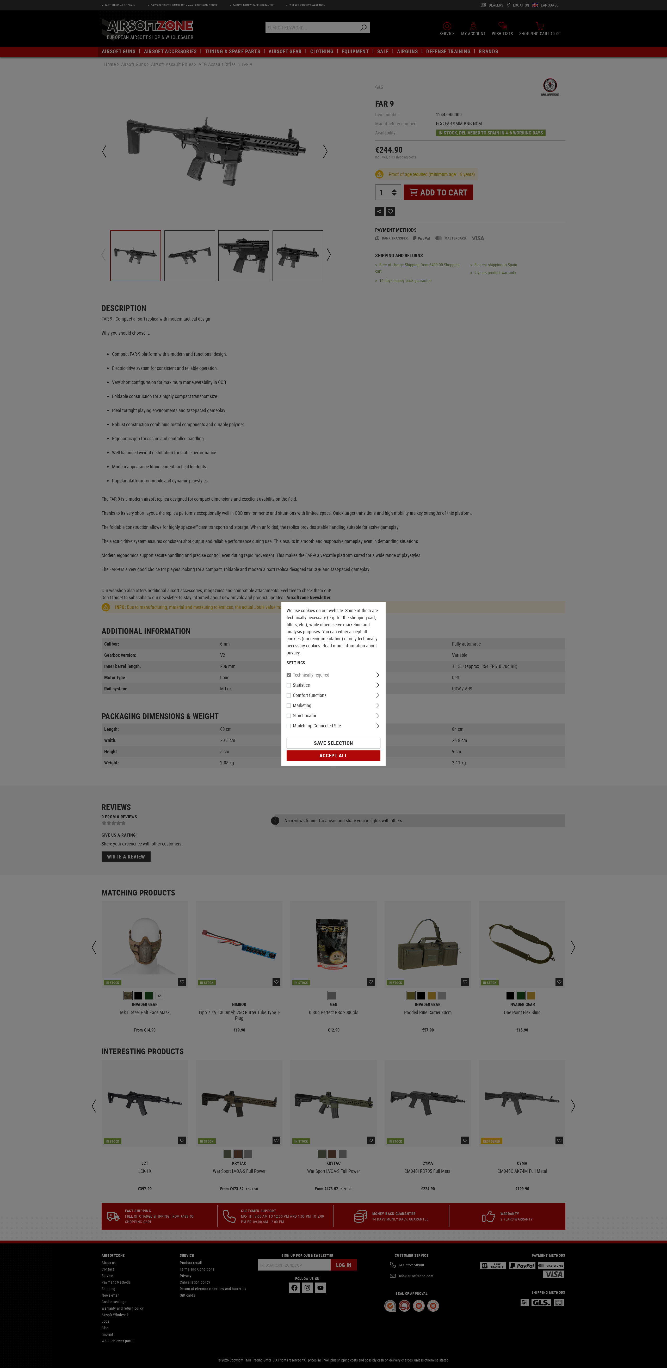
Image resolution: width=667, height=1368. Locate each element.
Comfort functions (309, 695)
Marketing (302, 705)
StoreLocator (304, 716)
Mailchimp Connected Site (317, 726)
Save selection (333, 743)
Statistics (301, 685)
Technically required (311, 675)
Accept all (333, 755)
